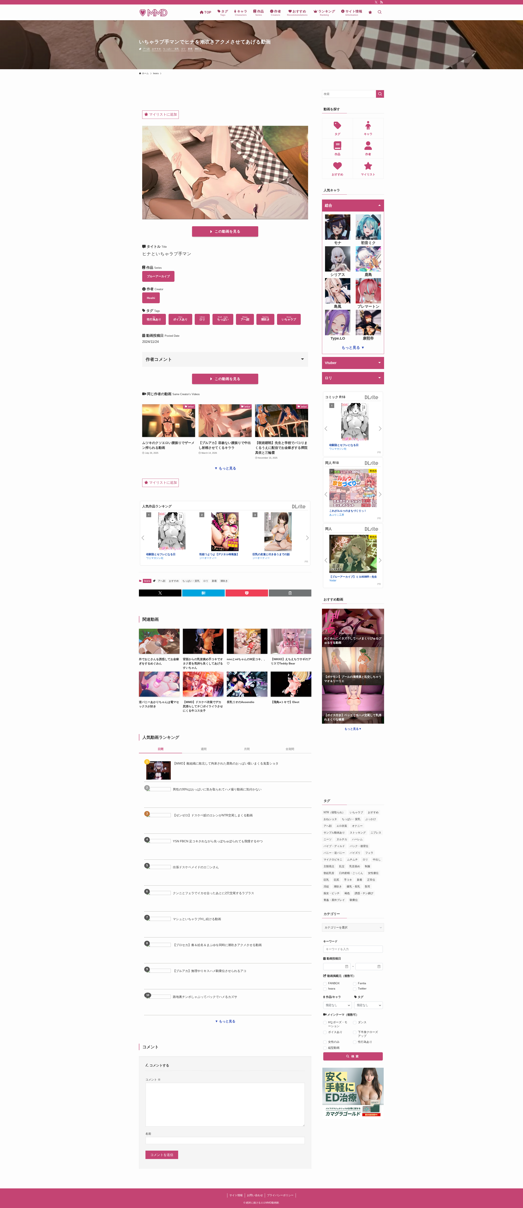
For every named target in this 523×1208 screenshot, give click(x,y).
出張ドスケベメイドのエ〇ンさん (196, 867)
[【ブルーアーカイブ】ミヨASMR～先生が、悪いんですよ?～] (354, 554)
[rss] (381, 2)
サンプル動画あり (334, 832)
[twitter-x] (376, 2)
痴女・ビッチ (332, 893)
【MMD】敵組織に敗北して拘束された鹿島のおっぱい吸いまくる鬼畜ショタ (225, 763)
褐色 (347, 893)
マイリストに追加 (162, 114)
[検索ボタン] (379, 12)
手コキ (348, 879)
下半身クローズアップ (368, 1033)
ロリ (183, 49)
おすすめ (156, 49)
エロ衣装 (341, 825)
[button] (160, 593)
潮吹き (198, 49)
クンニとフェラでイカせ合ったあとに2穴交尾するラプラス (213, 893)
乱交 (341, 866)
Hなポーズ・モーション (337, 1024)
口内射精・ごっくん (351, 873)
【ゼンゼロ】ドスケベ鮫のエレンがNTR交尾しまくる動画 (213, 815)
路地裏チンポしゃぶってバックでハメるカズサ (205, 996)
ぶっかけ (370, 819)
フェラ (369, 852)
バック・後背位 (359, 846)
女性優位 (373, 873)
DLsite (299, 506)
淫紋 (326, 886)
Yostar (332, 580)
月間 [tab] (247, 749)
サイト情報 (236, 1195)
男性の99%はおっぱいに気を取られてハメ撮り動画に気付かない (217, 789)
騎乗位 (354, 900)
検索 (354, 1056)
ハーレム (357, 839)
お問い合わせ (255, 1195)
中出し (377, 859)
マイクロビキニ (333, 859)
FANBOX (334, 983)
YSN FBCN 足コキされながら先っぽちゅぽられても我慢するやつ (218, 841)
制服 (367, 866)
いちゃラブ (356, 812)
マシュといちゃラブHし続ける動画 (197, 919)
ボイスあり (335, 1032)
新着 (190, 49)
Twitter (362, 988)
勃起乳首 (329, 873)
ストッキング (358, 832)
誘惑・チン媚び (364, 893)
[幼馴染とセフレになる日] (171, 532)
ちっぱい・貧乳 (171, 49)
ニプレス (376, 832)
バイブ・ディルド (334, 846)
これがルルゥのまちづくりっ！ (348, 511)
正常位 (371, 879)
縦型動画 (334, 1047)
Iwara (147, 580)
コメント (153, 1079)
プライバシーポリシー (280, 1195)
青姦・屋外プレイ (334, 900)
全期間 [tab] (290, 749)
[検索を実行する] (380, 94)
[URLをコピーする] (290, 593)
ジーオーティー (208, 557)
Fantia (362, 983)
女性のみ (334, 1041)
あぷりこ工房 (336, 514)
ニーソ (328, 839)
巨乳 (326, 879)
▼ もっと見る (225, 468)
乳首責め (354, 866)
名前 (148, 1133)
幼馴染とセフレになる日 (160, 554)
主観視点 (329, 866)
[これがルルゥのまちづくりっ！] (354, 488)
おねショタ (330, 819)
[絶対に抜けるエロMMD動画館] (153, 12)
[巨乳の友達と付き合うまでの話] (278, 532)
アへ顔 (146, 49)
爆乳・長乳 (353, 886)
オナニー (357, 825)
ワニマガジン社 (154, 557)
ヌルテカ (341, 839)
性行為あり (365, 1041)
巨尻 (336, 879)
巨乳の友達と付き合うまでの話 (271, 554)
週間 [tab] (204, 749)
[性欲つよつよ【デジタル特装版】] (224, 532)
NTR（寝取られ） (334, 812)
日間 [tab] (160, 749)
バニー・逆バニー (334, 852)
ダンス (362, 1022)
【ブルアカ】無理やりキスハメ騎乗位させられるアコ (209, 971)
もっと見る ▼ (353, 347)
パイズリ (355, 852)
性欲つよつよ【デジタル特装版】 (219, 554)
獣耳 (367, 886)
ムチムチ (352, 859)
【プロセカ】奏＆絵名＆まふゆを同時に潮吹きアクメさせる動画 (217, 945)
